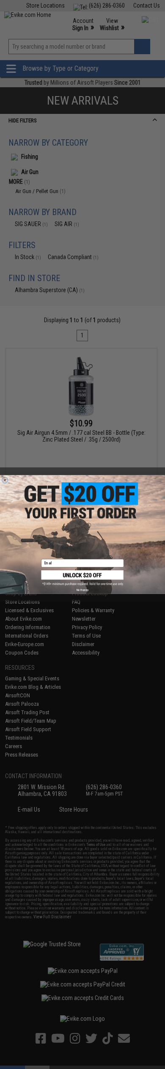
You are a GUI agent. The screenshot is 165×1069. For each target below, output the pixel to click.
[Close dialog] (5, 480)
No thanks (82, 589)
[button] (82, 578)
